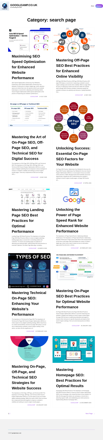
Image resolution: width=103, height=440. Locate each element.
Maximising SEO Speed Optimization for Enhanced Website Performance (28, 67)
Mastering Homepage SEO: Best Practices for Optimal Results (71, 378)
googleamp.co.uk (23, 5)
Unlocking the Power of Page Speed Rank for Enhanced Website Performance (72, 220)
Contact (99, 6)
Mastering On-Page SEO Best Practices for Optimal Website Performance (73, 299)
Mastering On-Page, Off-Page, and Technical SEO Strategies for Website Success (29, 377)
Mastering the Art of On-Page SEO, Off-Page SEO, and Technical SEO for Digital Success (29, 148)
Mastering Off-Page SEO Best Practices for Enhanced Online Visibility (73, 68)
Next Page (90, 413)
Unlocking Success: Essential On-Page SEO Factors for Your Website (73, 156)
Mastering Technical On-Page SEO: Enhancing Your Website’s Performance (29, 303)
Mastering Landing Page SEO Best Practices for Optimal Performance (28, 220)
